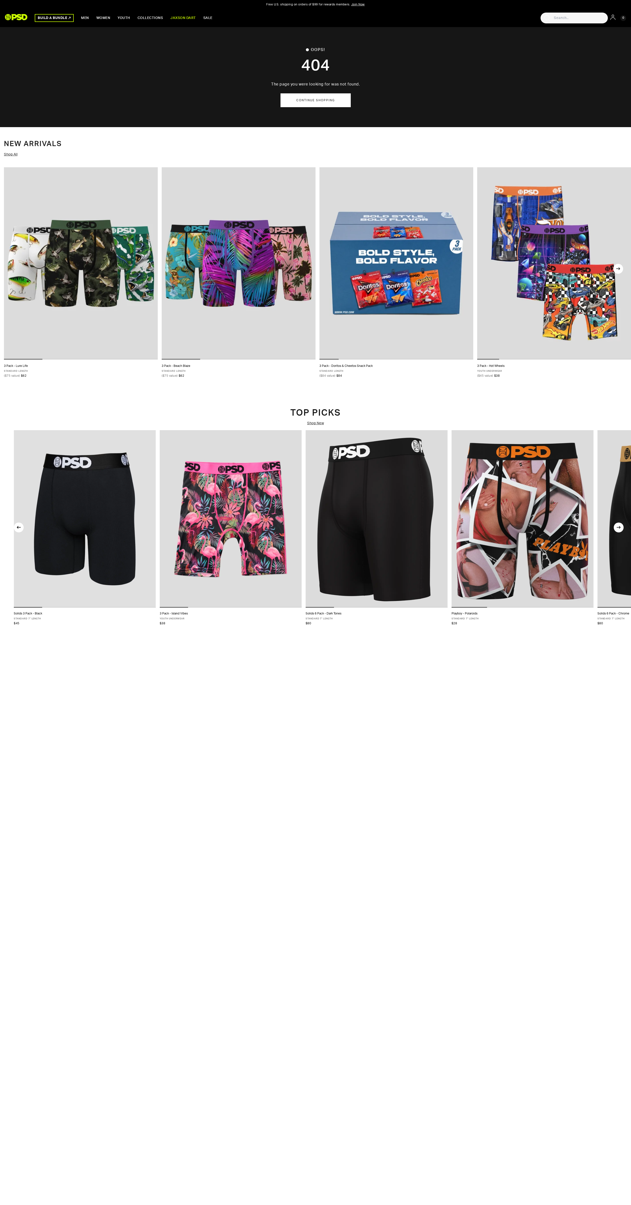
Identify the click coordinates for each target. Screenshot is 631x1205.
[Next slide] (618, 269)
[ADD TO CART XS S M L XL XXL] (85, 519)
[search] (547, 18)
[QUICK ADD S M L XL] (554, 263)
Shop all (11, 154)
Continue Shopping (315, 100)
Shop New (315, 423)
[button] (28, 607)
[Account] (612, 17)
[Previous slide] (19, 527)
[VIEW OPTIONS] (396, 263)
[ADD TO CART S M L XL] (231, 519)
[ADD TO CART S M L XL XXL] (523, 519)
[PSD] (16, 17)
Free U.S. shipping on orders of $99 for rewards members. (315, 4)
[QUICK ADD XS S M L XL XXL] (81, 263)
